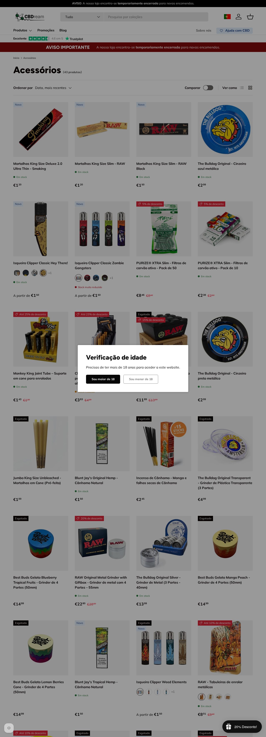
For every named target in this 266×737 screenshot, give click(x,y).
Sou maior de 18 (103, 379)
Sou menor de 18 (141, 379)
